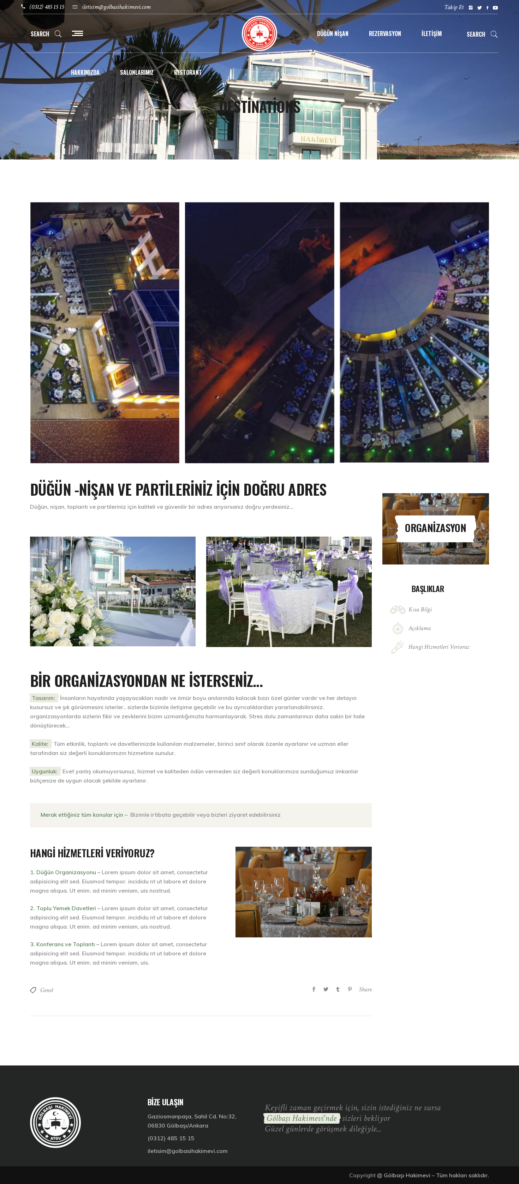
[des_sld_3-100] (414, 332)
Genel (46, 990)
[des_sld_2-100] (259, 332)
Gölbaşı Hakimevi (407, 1175)
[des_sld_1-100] (105, 332)
